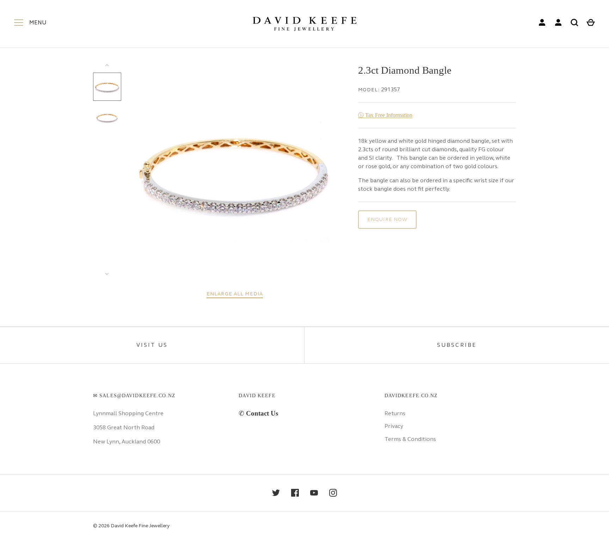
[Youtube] (314, 493)
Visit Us (152, 345)
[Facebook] (295, 493)
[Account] (542, 22)
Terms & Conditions (410, 439)
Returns (395, 413)
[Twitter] (276, 493)
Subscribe (457, 345)
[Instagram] (333, 493)
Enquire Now (387, 219)
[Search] (574, 22)
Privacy (394, 426)
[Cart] (590, 22)
